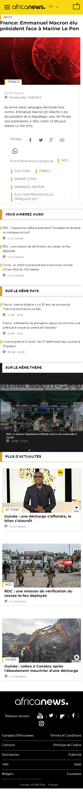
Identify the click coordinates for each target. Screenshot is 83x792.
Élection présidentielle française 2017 (34, 197)
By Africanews (13, 93)
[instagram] (41, 723)
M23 (9, 584)
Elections (22, 171)
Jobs (5, 764)
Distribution (10, 755)
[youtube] (41, 716)
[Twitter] (52, 716)
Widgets (8, 774)
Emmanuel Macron (29, 187)
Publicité (74, 755)
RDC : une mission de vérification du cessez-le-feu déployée (38, 593)
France (13, 82)
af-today (13, 510)
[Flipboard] (63, 716)
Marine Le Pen (25, 179)
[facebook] (73, 716)
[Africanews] (28, 7)
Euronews (74, 774)
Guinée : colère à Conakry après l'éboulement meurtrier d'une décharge (41, 668)
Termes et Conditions (65, 735)
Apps (77, 764)
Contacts (8, 745)
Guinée (11, 660)
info (64, 160)
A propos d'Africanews (18, 735)
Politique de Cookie (67, 745)
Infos (7, 17)
